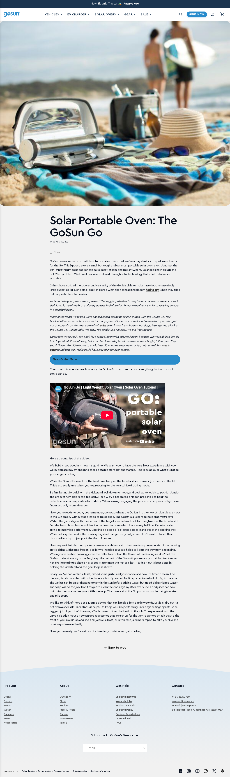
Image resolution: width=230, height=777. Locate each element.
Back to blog (117, 647)
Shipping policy (80, 771)
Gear (130, 14)
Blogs (63, 701)
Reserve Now (131, 3)
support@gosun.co (183, 701)
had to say (152, 289)
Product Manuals (125, 705)
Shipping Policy (124, 710)
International (123, 718)
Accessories (10, 723)
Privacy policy (44, 771)
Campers (9, 714)
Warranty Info (124, 701)
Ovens (7, 697)
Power (7, 705)
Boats (7, 718)
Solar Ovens (107, 14)
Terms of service (62, 771)
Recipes (64, 705)
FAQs (118, 723)
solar (103, 325)
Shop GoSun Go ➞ (65, 359)
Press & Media (67, 710)
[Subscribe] (143, 748)
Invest (63, 723)
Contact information (100, 771)
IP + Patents (66, 718)
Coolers (8, 701)
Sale (146, 14)
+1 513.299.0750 (181, 697)
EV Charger (78, 14)
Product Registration (128, 714)
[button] (222, 14)
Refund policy (28, 771)
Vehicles (54, 14)
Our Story (65, 697)
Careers (64, 714)
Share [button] (57, 252)
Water (7, 710)
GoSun (8, 771)
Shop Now (196, 14)
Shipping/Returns (126, 697)
